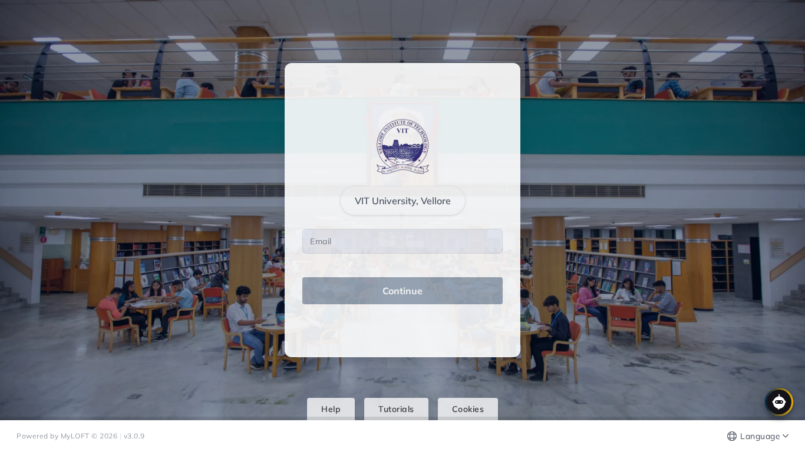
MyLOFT (76, 435)
